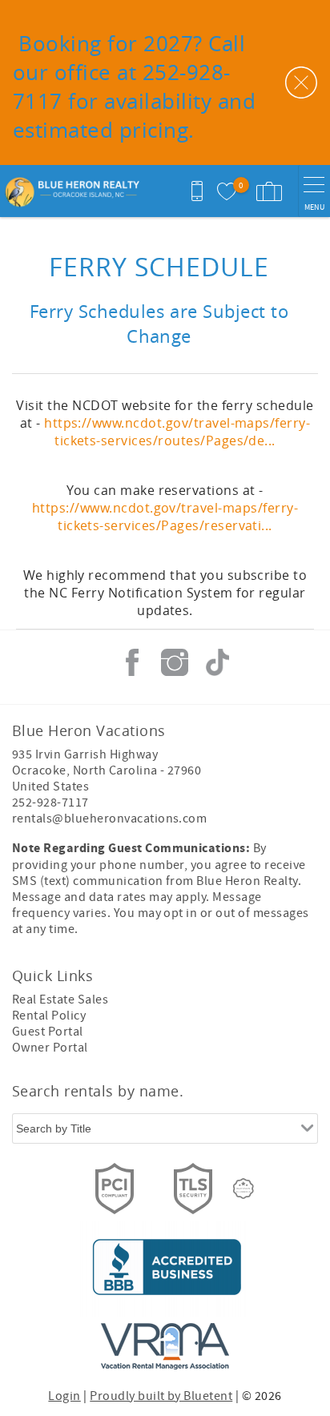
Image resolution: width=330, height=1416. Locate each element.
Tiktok (217, 662)
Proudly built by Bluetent (161, 1396)
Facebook (132, 662)
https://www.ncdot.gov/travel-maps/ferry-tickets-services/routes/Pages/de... (177, 431)
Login (64, 1396)
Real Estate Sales (60, 1000)
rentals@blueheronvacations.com (109, 819)
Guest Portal (47, 1032)
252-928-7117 (50, 802)
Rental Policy (49, 1016)
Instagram (175, 662)
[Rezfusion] (243, 1188)
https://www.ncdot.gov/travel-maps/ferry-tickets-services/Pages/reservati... (165, 516)
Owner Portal (50, 1048)
